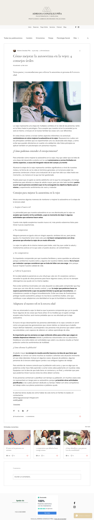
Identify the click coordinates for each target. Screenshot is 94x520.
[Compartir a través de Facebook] (14, 411)
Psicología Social (63, 38)
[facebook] (76, 27)
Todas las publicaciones (13, 38)
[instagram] (78, 27)
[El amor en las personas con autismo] (17, 437)
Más (75, 38)
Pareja (50, 38)
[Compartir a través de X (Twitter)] (18, 411)
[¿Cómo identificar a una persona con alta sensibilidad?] (77, 437)
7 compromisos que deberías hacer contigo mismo (47, 449)
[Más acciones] (80, 51)
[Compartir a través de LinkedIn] (23, 411)
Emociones (40, 38)
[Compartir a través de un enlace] (27, 411)
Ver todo (87, 426)
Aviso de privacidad (60, 519)
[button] (88, 38)
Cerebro (29, 38)
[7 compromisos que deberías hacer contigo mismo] (47, 437)
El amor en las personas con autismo (15, 449)
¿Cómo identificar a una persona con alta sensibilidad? (76, 449)
